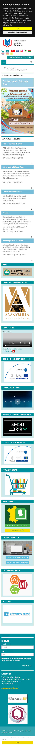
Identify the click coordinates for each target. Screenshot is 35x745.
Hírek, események (9, 68)
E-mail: (3, 644)
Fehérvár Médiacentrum (14, 349)
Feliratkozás (27, 665)
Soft (12, 733)
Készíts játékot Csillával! (13, 241)
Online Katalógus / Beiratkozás (20, 57)
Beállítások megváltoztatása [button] (17, 32)
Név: (2, 651)
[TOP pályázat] (17, 372)
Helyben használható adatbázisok (17, 562)
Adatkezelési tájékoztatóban (14, 658)
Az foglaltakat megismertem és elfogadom (16, 659)
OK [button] (18, 29)
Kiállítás (6, 213)
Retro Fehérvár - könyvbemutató (16, 144)
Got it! (17, 742)
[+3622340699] (3, 51)
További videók (7, 351)
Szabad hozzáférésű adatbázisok (17, 557)
